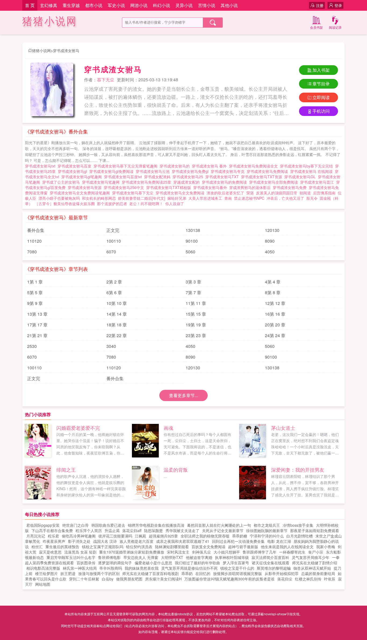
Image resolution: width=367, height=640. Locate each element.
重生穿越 (71, 5)
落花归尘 (284, 578)
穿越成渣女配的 (187, 182)
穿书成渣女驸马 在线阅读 (312, 171)
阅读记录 (335, 27)
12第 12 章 (275, 303)
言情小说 (206, 5)
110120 (34, 241)
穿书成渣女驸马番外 (211, 187)
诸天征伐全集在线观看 (270, 562)
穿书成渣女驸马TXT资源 (262, 176)
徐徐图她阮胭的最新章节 (266, 530)
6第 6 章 (114, 292)
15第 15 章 (196, 314)
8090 (270, 241)
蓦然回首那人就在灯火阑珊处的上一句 (219, 525)
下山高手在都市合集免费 (52, 530)
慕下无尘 (105, 80)
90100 (192, 241)
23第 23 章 (196, 335)
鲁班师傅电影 (109, 557)
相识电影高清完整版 (43, 568)
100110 (113, 241)
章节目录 (321, 84)
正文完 (112, 230)
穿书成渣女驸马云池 (154, 171)
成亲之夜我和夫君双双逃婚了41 (182, 541)
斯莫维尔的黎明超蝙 (274, 568)
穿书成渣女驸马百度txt (124, 176)
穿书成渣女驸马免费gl (191, 171)
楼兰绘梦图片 (46, 573)
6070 (111, 252)
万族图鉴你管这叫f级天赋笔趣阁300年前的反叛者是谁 (229, 578)
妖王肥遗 (67, 573)
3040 (111, 346)
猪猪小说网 (49, 21)
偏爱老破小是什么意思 (153, 562)
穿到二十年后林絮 (84, 578)
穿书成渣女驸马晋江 (318, 182)
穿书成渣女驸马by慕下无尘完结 (307, 166)
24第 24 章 (275, 335)
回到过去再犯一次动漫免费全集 (238, 541)
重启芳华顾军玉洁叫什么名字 (70, 557)
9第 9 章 (35, 303)
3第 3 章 (193, 282)
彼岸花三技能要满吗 (115, 536)
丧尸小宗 (315, 552)
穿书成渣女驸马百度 (75, 166)
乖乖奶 (187, 573)
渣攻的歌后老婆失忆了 (225, 192)
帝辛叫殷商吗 (110, 568)
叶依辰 (329, 578)
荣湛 (250, 192)
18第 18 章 (116, 325)
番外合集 (35, 230)
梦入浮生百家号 (236, 562)
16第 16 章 (275, 314)
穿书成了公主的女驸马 (62, 182)
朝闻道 (305, 192)
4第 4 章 (272, 282)
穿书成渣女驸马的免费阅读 (225, 182)
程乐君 (53, 536)
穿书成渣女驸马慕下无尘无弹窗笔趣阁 (126, 166)
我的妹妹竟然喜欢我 (142, 568)
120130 (272, 230)
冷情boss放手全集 (298, 525)
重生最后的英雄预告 (62, 546)
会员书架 (316, 27)
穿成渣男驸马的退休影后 (251, 187)
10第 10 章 (116, 303)
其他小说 (229, 5)
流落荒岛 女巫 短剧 (80, 552)
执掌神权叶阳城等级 (232, 557)
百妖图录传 (86, 562)
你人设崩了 (174, 203)
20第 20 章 (275, 325)
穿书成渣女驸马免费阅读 (268, 171)
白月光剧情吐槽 (299, 536)
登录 (338, 5)
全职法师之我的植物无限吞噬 (205, 536)
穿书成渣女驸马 (66, 50)
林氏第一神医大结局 (80, 568)
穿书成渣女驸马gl (73, 171)
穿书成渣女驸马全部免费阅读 (274, 182)
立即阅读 (321, 97)
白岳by (107, 578)
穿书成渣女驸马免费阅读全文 (254, 166)
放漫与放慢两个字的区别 (99, 573)
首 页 (30, 5)
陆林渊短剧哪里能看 (172, 546)
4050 (270, 252)
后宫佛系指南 (324, 192)
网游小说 (138, 5)
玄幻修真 (48, 5)
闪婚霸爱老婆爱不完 (78, 427)
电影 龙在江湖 (279, 541)
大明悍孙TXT (172, 557)
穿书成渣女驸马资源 (86, 187)
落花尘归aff (131, 530)
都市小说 (93, 5)
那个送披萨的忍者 (112, 203)
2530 (32, 346)
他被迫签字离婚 (199, 557)
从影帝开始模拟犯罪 (281, 573)
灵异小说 (184, 5)
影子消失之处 (79, 541)
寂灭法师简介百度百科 (270, 557)
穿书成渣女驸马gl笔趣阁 (82, 176)
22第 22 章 (116, 335)
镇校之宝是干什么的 (237, 568)
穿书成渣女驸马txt (41, 166)
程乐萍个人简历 (88, 530)
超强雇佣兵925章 (163, 536)
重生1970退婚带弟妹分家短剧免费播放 (131, 552)
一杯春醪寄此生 (292, 552)
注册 (319, 5)
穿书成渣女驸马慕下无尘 (134, 192)
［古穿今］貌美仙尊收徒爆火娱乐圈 (65, 203)
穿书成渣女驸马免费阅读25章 (147, 182)
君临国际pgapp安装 (43, 525)
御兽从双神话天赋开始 (312, 568)
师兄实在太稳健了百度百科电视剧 (150, 573)
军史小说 (116, 5)
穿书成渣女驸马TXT (223, 176)
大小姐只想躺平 (227, 552)
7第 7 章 (193, 292)
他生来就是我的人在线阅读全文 (287, 546)
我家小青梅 (325, 546)
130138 (193, 230)
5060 (190, 252)
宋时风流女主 (178, 552)
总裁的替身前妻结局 (318, 573)
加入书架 (321, 70)
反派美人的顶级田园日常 (276, 192)
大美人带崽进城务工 (205, 198)
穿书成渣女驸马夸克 (229, 171)
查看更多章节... (183, 395)
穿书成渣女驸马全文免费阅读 (181, 192)
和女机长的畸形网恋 (99, 198)
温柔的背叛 (176, 469)
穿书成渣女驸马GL (301, 176)
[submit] (213, 22)
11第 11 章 (196, 303)
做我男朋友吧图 (129, 578)
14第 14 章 (116, 314)
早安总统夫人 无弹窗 (140, 557)
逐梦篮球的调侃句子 (115, 562)
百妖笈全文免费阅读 (208, 546)
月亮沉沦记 (35, 536)
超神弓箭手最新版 (243, 546)
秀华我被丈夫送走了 (182, 530)
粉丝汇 (37, 546)
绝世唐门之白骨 (75, 525)
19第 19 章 (196, 325)
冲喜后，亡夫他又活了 (285, 198)
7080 (32, 252)
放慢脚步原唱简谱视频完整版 (237, 573)
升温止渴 (112, 530)
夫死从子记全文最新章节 (222, 530)
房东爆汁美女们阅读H (163, 578)
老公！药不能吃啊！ (146, 203)
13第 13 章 (37, 314)
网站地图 (42, 584)
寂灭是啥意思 (50, 552)
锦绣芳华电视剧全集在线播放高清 (156, 525)
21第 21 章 (37, 335)
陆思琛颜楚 (153, 530)
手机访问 (321, 111)
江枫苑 (140, 536)
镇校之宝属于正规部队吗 (102, 546)
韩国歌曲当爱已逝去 (108, 525)
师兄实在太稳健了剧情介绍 (314, 562)
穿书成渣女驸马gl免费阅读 (112, 171)
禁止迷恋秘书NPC (249, 198)
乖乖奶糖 (239, 536)
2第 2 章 (114, 282)
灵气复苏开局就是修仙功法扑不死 (189, 568)
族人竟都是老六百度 (136, 541)
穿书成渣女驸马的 (176, 166)
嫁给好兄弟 (176, 198)
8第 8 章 (272, 292)
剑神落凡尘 (201, 552)
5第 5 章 (35, 292)
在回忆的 (202, 573)
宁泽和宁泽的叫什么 (267, 536)
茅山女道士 (283, 427)
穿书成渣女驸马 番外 (210, 166)
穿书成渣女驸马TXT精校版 (169, 187)
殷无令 (312, 198)
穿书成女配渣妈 (158, 176)
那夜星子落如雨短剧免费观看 (314, 530)
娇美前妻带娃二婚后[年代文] (141, 198)
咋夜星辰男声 (54, 541)
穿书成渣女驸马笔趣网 (102, 182)
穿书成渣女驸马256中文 (125, 187)
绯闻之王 (66, 469)
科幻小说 (161, 5)
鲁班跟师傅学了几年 (259, 552)
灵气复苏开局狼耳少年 (310, 557)
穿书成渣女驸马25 (188, 176)
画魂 (168, 427)
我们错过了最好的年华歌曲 (197, 562)
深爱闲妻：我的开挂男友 (297, 469)
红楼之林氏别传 (308, 578)
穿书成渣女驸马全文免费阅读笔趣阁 (81, 192)
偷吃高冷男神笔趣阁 (79, 536)
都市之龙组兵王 (267, 525)
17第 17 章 (37, 325)
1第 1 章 (35, 282)
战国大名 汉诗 (105, 541)
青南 (228, 198)
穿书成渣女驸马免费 (291, 187)
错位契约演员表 (139, 546)
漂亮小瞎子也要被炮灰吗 (59, 198)
